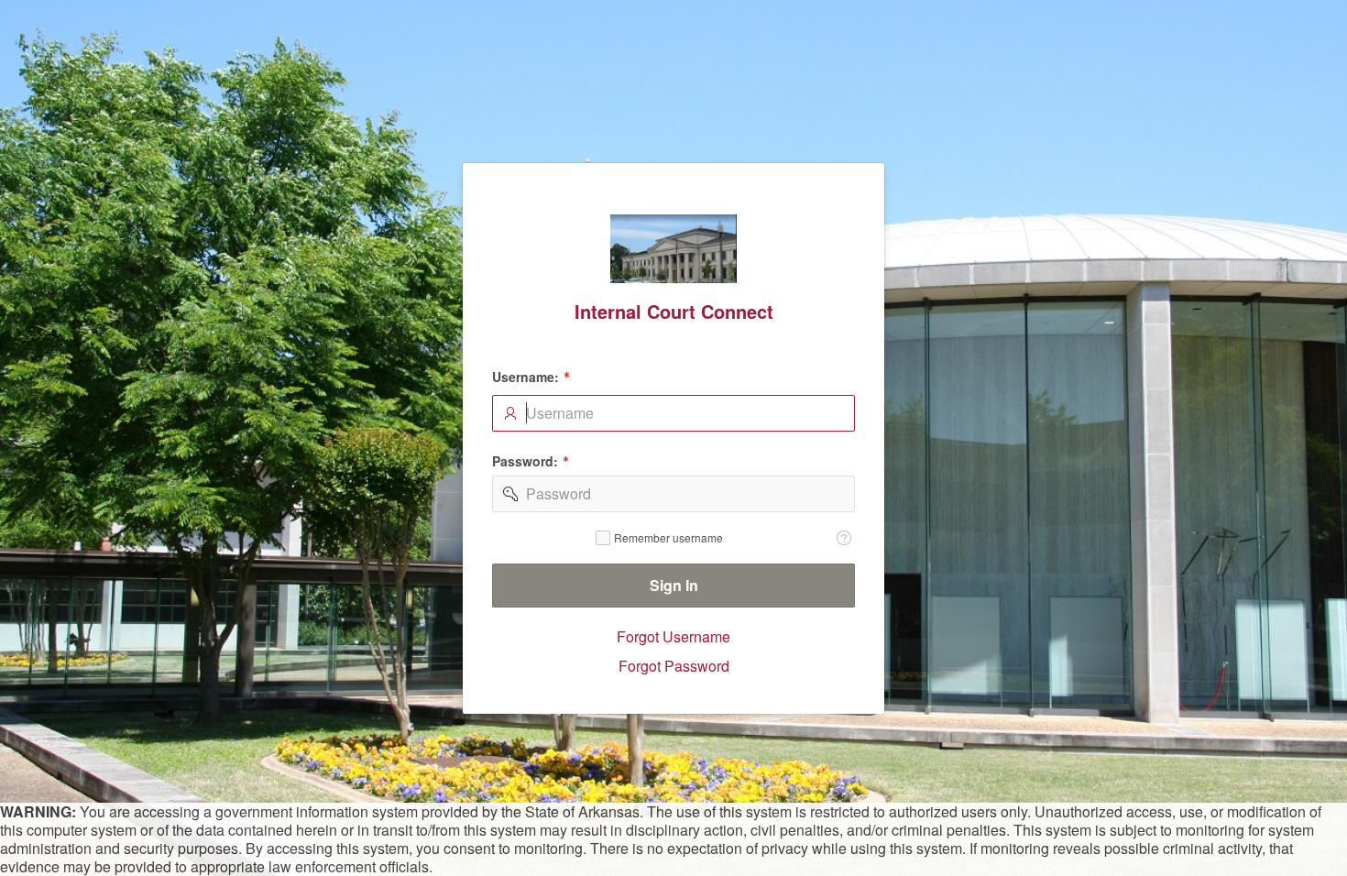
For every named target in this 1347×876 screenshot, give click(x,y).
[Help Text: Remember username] (844, 537)
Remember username (668, 537)
